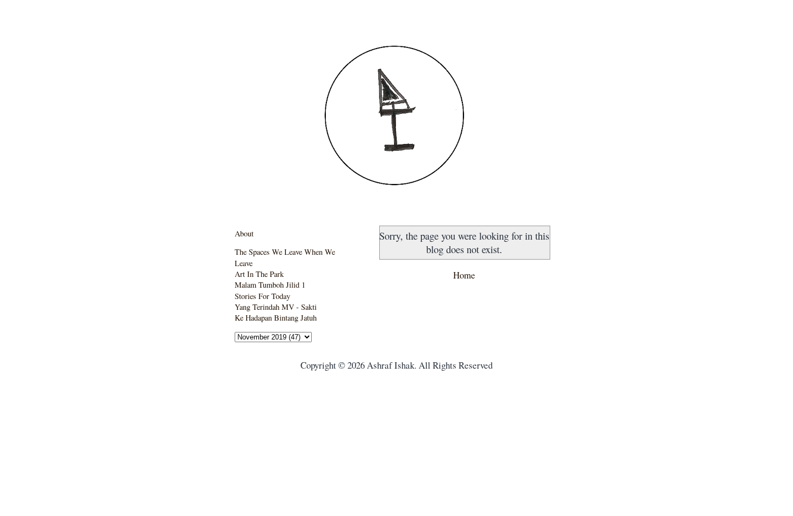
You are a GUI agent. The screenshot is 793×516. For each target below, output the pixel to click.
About (244, 233)
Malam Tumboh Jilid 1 (270, 285)
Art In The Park (259, 274)
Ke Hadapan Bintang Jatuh (276, 318)
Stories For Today (262, 296)
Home (464, 275)
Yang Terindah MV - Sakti (276, 307)
